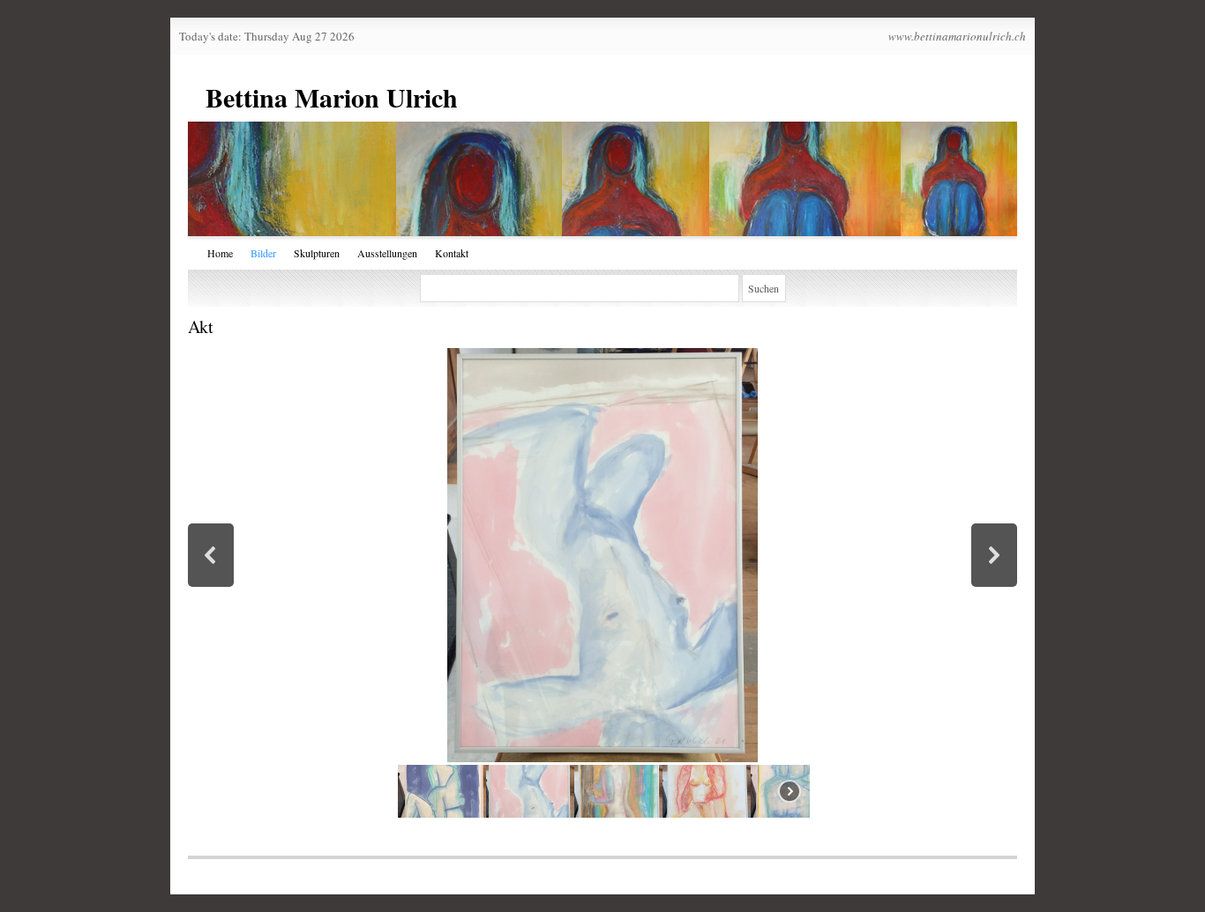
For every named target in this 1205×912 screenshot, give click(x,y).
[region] (602, 584)
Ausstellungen (387, 253)
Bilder (263, 253)
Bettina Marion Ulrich (332, 97)
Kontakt (451, 253)
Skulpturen (317, 253)
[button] (211, 555)
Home (220, 253)
